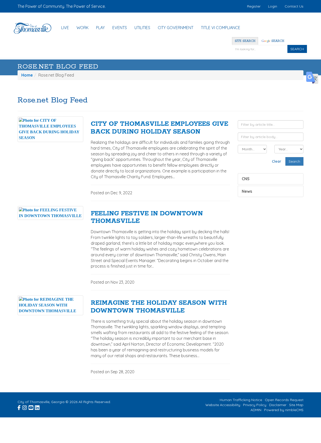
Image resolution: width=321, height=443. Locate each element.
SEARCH (297, 49)
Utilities (142, 27)
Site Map (296, 405)
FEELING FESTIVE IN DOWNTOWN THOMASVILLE (147, 217)
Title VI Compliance (220, 27)
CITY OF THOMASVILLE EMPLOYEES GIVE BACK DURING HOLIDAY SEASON (159, 128)
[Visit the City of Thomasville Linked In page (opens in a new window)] (37, 407)
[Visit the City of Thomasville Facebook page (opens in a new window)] (19, 407)
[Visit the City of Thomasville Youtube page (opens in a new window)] (31, 407)
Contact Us (294, 6)
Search (277, 41)
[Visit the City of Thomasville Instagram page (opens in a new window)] (25, 407)
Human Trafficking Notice (241, 400)
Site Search (245, 41)
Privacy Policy (254, 405)
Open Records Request (284, 400)
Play (100, 27)
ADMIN (256, 410)
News (247, 191)
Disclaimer (277, 405)
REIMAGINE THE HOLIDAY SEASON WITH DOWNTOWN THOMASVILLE (159, 307)
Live (65, 27)
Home (27, 75)
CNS (246, 178)
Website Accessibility (222, 405)
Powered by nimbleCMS (283, 410)
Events (119, 27)
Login (272, 6)
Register (254, 6)
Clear (276, 161)
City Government (175, 27)
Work (82, 27)
